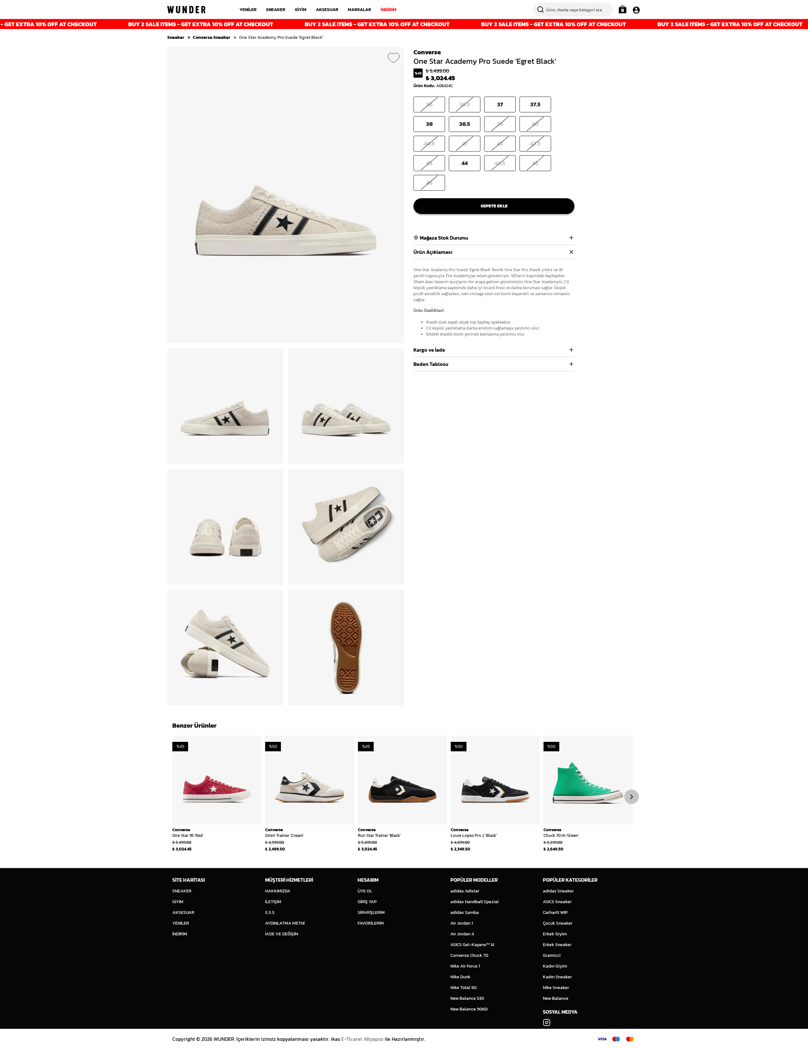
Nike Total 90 (463, 987)
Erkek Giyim (555, 934)
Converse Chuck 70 (469, 955)
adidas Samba (464, 912)
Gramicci (552, 955)
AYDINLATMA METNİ (285, 923)
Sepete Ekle (494, 206)
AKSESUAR (327, 9)
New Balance (555, 998)
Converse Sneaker (211, 37)
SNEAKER (275, 9)
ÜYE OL (365, 891)
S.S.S (270, 912)
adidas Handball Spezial (474, 901)
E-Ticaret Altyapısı (362, 1039)
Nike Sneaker (556, 987)
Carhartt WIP (555, 912)
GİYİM (300, 9)
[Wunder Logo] (186, 9)
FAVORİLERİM (371, 923)
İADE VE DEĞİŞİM (281, 934)
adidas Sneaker (558, 891)
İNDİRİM (388, 9)
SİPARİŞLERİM (371, 912)
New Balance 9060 (469, 1009)
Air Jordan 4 (462, 934)
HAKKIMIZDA (277, 891)
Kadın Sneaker (557, 977)
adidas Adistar (464, 891)
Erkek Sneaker (557, 944)
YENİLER (248, 9)
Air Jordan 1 (461, 923)
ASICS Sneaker (557, 901)
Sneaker (175, 37)
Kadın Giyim (555, 966)
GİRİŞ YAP (367, 901)
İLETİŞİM (273, 901)
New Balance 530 (467, 998)
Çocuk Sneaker (558, 923)
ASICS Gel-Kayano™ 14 (472, 944)
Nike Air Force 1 (465, 966)
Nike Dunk (460, 977)
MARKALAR (359, 9)
